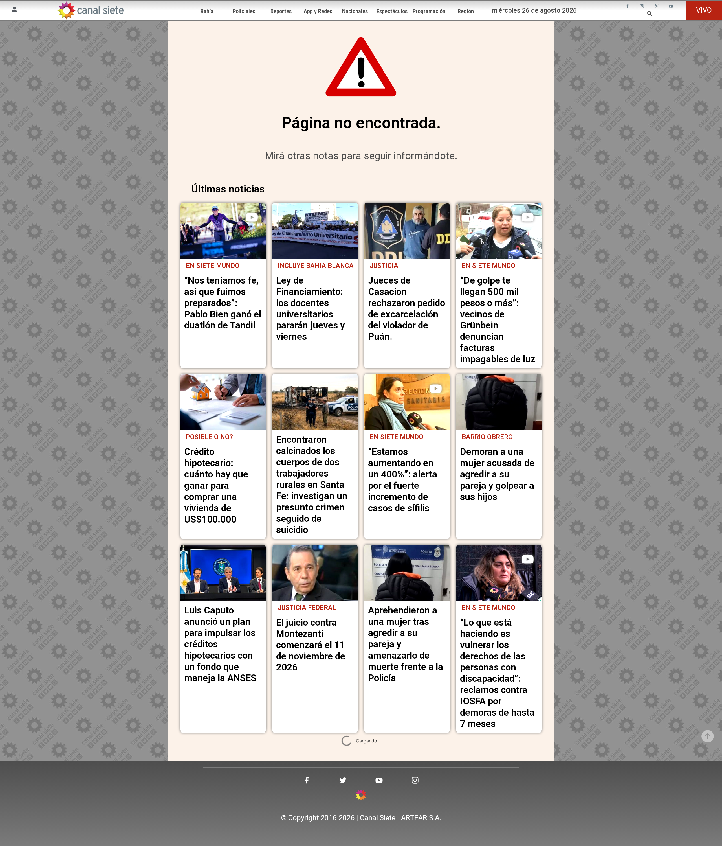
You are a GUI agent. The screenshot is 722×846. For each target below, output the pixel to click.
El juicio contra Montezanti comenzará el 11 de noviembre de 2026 (310, 645)
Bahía (207, 11)
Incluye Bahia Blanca (316, 265)
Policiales (244, 11)
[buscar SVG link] (649, 14)
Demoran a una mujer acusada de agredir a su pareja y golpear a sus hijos (497, 474)
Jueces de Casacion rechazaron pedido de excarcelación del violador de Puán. (406, 308)
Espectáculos (392, 11)
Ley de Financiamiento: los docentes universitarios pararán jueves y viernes (310, 308)
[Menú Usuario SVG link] (14, 10)
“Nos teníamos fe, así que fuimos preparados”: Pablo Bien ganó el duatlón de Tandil (222, 303)
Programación (429, 11)
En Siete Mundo (212, 265)
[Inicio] (90, 10)
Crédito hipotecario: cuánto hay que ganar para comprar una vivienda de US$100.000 (216, 485)
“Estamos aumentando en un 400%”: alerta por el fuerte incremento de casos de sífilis (402, 480)
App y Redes (318, 11)
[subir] (708, 736)
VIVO (704, 10)
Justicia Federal (307, 608)
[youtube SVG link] (671, 6)
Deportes (281, 11)
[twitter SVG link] (657, 6)
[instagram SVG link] (642, 6)
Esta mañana (209, 801)
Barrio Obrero (487, 437)
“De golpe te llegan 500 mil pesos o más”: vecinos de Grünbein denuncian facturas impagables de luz (497, 320)
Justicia (384, 265)
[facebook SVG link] (628, 6)
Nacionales (355, 11)
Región (466, 11)
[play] (252, 217)
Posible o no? (209, 437)
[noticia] (223, 231)
